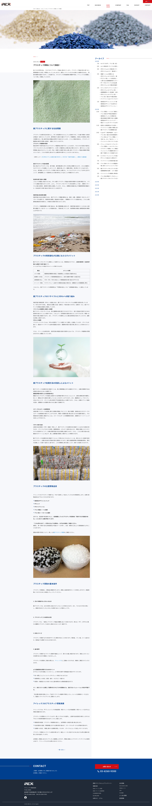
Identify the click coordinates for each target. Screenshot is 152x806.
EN (149, 1)
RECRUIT (136, 5)
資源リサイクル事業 (97, 788)
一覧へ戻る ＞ (61, 749)
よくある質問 (123, 795)
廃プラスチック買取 (59, 532)
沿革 (120, 790)
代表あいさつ (122, 788)
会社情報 (121, 783)
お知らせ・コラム (97, 798)
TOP (88, 5)
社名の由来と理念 (123, 785)
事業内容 (95, 786)
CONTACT (147, 5)
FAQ (128, 5)
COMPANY (118, 5)
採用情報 (121, 798)
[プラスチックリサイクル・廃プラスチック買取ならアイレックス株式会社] (6, 4)
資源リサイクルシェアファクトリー (102, 783)
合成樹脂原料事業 (97, 793)
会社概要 (121, 793)
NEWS (108, 5)
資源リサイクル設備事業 (98, 791)
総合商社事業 (96, 795)
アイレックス (58, 660)
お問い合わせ (107, 766)
